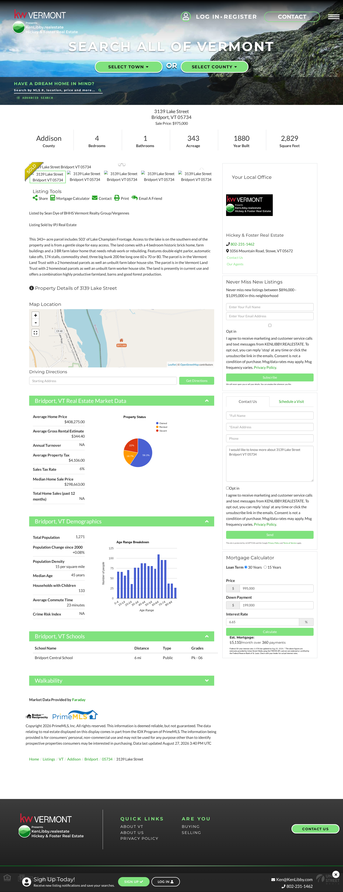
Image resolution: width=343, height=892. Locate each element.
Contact (292, 16)
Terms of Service (290, 543)
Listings (49, 759)
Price (230, 580)
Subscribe (270, 377)
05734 (107, 759)
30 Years (254, 567)
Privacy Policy (265, 367)
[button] (100, 90)
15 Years (274, 567)
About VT (131, 826)
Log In (208, 16)
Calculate (270, 632)
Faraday (79, 699)
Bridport (91, 759)
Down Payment (239, 597)
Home (34, 759)
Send (269, 535)
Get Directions (196, 381)
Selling (191, 832)
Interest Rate (237, 614)
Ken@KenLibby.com (294, 879)
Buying (191, 826)
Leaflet (172, 364)
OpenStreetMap (189, 364)
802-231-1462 (242, 244)
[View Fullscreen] (35, 332)
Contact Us (235, 257)
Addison (74, 759)
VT (61, 759)
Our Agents (235, 264)
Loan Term (234, 567)
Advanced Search (37, 98)
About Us (132, 832)
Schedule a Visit (291, 401)
